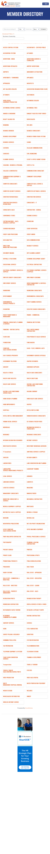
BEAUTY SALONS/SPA (9, 119)
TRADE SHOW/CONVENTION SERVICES (10, 658)
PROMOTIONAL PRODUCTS (10, 561)
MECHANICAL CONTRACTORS (34, 499)
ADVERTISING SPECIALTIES (10, 66)
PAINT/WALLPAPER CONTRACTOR (12, 537)
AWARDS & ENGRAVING (9, 113)
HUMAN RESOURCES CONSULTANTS (36, 416)
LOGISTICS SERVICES (8, 488)
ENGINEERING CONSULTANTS (34, 290)
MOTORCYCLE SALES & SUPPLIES (12, 512)
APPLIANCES (30, 78)
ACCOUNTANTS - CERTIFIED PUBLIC (36, 47)
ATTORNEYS (6, 95)
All (41, 43)
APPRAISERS (6, 83)
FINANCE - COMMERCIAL (33, 315)
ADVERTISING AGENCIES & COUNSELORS (34, 59)
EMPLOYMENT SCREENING (33, 277)
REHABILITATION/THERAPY (34, 598)
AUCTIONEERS (30, 95)
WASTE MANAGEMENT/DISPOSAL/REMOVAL (12, 684)
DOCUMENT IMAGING (8, 253)
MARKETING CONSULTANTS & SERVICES (11, 500)
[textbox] (3, 38)
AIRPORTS (6, 72)
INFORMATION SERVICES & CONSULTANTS (34, 428)
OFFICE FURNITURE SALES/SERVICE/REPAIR (9, 530)
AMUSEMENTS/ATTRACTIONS (34, 72)
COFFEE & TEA (30, 165)
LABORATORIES (7, 463)
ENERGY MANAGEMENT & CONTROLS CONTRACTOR (36, 284)
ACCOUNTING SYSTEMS (9, 53)
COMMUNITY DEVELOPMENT (34, 176)
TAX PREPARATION (8, 646)
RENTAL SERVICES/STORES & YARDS (36, 604)
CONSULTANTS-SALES (9, 210)
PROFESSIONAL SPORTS (33, 555)
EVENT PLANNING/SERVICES (34, 302)
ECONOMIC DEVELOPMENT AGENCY (36, 259)
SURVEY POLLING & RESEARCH (11, 634)
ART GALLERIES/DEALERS (10, 89)
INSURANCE (6, 434)
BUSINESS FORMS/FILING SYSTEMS (36, 136)
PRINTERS (29, 550)
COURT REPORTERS (32, 228)
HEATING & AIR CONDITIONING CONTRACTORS (35, 385)
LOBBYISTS (30, 482)
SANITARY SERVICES (8, 623)
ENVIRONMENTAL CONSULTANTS (35, 296)
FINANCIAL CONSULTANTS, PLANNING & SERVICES (13, 323)
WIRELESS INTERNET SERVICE (11, 702)
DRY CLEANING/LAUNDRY (33, 253)
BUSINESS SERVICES (8, 142)
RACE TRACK (30, 567)
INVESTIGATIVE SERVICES (10, 446)
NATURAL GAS (30, 518)
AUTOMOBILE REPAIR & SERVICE (11, 108)
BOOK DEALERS (31, 119)
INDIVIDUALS (6, 427)
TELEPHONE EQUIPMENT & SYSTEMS (12, 652)
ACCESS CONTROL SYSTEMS (10, 47)
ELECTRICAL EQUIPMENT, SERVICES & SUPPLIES (13, 271)
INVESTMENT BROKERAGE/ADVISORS (36, 446)
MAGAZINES (30, 488)
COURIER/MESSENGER (9, 228)
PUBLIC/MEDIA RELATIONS (34, 561)
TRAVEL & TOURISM (32, 665)
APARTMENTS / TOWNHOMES (11, 78)
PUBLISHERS (6, 567)
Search (44, 29)
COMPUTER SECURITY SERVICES (11, 191)
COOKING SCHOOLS (32, 215)
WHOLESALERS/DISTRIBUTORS (11, 696)
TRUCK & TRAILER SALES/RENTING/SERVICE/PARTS (12, 671)
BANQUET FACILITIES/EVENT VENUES (36, 113)
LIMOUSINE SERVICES (8, 482)
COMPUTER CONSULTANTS (10, 184)
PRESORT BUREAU (8, 550)
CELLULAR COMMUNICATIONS (34, 148)
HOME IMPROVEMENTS (9, 404)
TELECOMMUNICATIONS (33, 646)
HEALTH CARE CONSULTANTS (34, 373)
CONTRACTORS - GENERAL (34, 210)
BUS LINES (29, 125)
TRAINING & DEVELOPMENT (34, 657)
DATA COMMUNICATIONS (33, 240)
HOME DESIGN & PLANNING (10, 399)
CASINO (29, 142)
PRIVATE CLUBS (7, 555)
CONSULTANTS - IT (32, 203)
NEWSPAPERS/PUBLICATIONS (11, 524)
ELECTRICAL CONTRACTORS (34, 264)
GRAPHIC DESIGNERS (32, 361)
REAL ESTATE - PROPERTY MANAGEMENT (10, 592)
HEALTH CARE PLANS (32, 378)
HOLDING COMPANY (32, 391)
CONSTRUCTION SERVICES (34, 197)
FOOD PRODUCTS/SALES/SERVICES (36, 337)
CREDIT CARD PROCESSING (10, 234)
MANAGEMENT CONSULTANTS (11, 493)
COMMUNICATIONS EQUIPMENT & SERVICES (12, 177)
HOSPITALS (6, 410)
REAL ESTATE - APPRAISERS (34, 572)
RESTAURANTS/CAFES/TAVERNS (11, 610)
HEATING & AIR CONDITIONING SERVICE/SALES (11, 392)
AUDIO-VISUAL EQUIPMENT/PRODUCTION (10, 101)
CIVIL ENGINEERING (32, 154)
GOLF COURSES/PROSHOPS (10, 355)
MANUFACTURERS (31, 493)
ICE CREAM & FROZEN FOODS (34, 422)
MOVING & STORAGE (32, 512)
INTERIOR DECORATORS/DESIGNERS (12, 440)
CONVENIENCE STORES (9, 215)
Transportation (7, 665)
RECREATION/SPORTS (9, 598)
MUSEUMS (6, 518)
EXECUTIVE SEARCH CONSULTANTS (36, 309)
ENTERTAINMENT (7, 296)
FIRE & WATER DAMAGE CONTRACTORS (33, 330)
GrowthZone (29, 708)
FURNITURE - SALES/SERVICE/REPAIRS (10, 349)
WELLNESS (29, 691)
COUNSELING (30, 221)
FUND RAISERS (31, 342)
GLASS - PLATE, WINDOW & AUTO (36, 348)
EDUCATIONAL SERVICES (9, 264)
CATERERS (6, 148)
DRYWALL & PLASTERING (9, 259)
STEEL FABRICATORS (32, 629)
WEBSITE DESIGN (7, 691)
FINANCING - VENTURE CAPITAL (11, 329)
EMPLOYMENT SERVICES (9, 283)
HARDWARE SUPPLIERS (33, 367)
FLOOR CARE (6, 337)
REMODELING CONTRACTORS (11, 604)
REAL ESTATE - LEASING (33, 585)
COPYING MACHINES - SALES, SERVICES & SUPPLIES (11, 222)
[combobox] (21, 29)
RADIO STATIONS (7, 572)
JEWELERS (5, 457)
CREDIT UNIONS (31, 234)
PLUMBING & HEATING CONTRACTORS (32, 543)
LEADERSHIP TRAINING (33, 469)
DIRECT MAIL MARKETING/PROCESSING (10, 246)
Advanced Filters (7, 34)
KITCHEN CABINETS (32, 457)
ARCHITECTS (30, 83)
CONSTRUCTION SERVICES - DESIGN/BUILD (10, 203)
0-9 (9, 43)
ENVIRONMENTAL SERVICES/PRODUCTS (9, 302)
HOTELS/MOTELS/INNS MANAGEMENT (13, 416)
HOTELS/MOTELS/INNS (33, 410)
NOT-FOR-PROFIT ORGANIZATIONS (36, 524)
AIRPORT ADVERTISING (33, 66)
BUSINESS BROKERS (8, 131)
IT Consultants (7, 452)
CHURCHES (6, 154)
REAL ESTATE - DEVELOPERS (34, 578)
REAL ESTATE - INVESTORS (10, 585)
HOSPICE (29, 404)
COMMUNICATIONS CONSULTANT (35, 171)
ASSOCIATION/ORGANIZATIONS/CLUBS (37, 89)
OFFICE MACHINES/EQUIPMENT (35, 529)
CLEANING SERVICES (8, 159)
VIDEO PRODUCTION (8, 677)
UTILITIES (29, 670)
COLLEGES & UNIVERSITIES (10, 171)
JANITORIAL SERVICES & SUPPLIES (36, 452)
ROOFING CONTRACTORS (33, 616)
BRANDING (6, 125)
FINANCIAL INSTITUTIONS (33, 322)
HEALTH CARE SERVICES (9, 384)
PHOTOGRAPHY (7, 542)
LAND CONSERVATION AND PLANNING (36, 463)
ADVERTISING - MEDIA (9, 59)
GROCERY (5, 367)
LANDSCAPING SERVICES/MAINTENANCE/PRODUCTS (13, 469)
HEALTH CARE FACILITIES (9, 378)
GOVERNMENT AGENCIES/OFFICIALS (36, 355)
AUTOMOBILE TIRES (32, 108)
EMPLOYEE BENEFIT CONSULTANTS (12, 277)
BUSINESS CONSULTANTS (33, 131)
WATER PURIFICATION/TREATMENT (36, 683)
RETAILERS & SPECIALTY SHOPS (35, 610)
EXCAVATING (6, 309)
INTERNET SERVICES (32, 440)
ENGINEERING (6, 290)
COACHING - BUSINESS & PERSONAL (12, 165)
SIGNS (4, 629)
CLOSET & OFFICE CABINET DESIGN (36, 159)
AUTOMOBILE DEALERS (33, 100)
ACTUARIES (30, 53)
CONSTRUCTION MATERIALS (10, 197)
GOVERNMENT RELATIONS (10, 361)
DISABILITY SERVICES (32, 246)
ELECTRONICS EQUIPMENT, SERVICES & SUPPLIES (36, 271)
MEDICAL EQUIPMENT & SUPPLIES (12, 506)
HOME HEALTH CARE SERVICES (35, 399)
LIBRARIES (29, 476)
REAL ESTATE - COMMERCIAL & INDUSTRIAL (11, 579)
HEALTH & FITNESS (8, 373)
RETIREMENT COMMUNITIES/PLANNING (10, 616)
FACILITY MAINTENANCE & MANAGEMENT (10, 315)
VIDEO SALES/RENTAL (32, 677)
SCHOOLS (29, 623)
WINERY (29, 696)
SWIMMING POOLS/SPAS (9, 640)
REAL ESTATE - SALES (32, 591)
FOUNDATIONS (7, 342)
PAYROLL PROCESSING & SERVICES (36, 537)
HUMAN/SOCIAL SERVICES (10, 422)
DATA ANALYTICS (7, 240)
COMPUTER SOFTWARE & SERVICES (36, 191)
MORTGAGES (30, 506)
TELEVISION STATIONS (32, 652)
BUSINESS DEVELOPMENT (9, 136)
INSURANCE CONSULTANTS (34, 434)
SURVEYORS (30, 634)
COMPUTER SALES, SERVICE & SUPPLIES (35, 184)
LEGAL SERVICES (7, 476)
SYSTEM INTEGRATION (33, 640)
